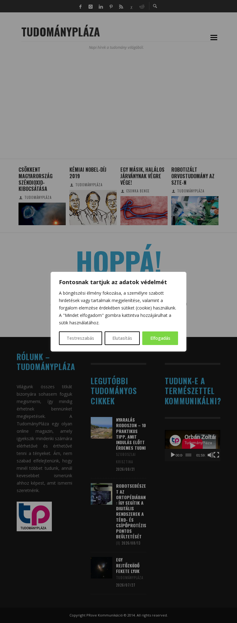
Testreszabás (80, 338)
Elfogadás (160, 338)
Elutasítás (122, 338)
